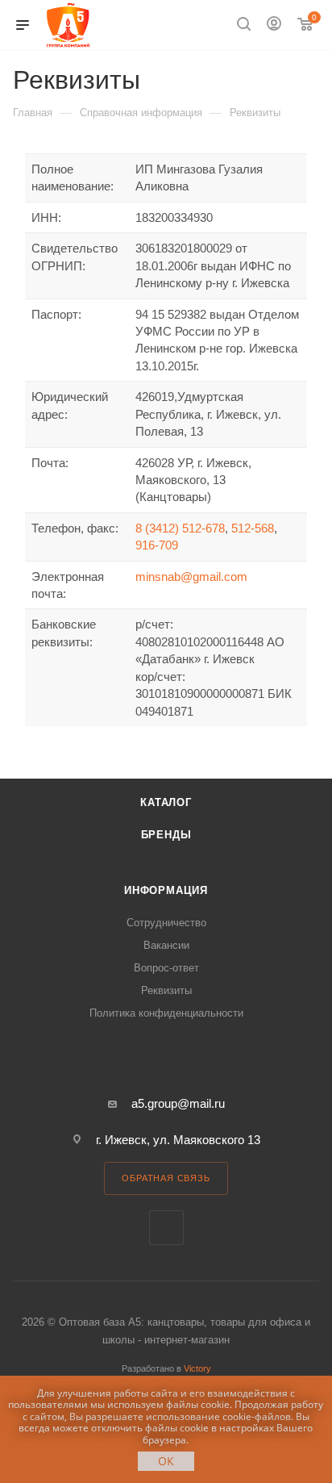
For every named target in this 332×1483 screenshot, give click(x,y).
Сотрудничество (166, 923)
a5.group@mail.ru (178, 1103)
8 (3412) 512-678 (180, 528)
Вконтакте (166, 1227)
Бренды (166, 835)
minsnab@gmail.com (191, 576)
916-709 (156, 545)
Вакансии (166, 945)
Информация (166, 890)
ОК (166, 1460)
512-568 (252, 528)
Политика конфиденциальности (166, 1013)
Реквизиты (166, 990)
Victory (197, 1368)
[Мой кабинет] (274, 25)
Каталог (166, 802)
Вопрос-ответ (166, 968)
